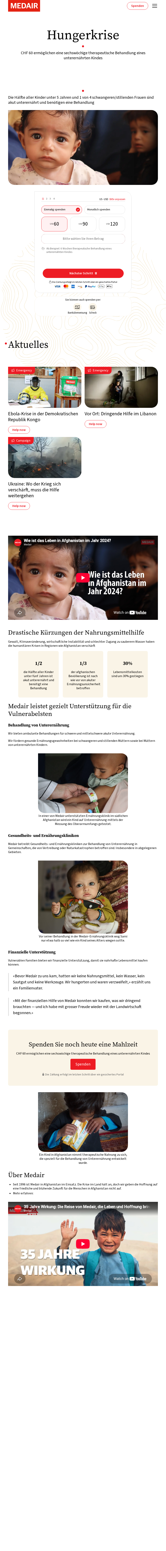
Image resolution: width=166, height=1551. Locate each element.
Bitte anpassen (117, 199)
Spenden (137, 6)
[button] (154, 6)
